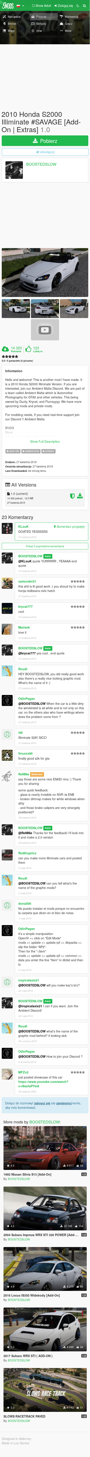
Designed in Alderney (16, 1438)
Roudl (22, 669)
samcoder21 (27, 581)
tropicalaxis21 (28, 980)
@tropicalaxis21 (30, 1006)
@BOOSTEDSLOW (32, 703)
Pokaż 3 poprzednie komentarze (45, 546)
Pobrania (16, 351)
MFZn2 (23, 1072)
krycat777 (25, 606)
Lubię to (38, 351)
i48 (20, 732)
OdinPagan (26, 698)
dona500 (24, 903)
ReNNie (23, 774)
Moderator (36, 774)
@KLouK (25, 561)
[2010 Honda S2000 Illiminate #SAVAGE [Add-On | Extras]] (45, 272)
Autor (48, 556)
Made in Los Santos (15, 1443)
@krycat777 (27, 653)
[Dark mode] (78, 5)
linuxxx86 (25, 753)
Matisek (24, 627)
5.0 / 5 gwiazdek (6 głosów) (17, 360)
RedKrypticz (27, 853)
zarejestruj (64, 1103)
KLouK (23, 526)
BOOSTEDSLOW (41, 164)
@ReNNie (25, 833)
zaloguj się (42, 1103)
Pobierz (48, 140)
